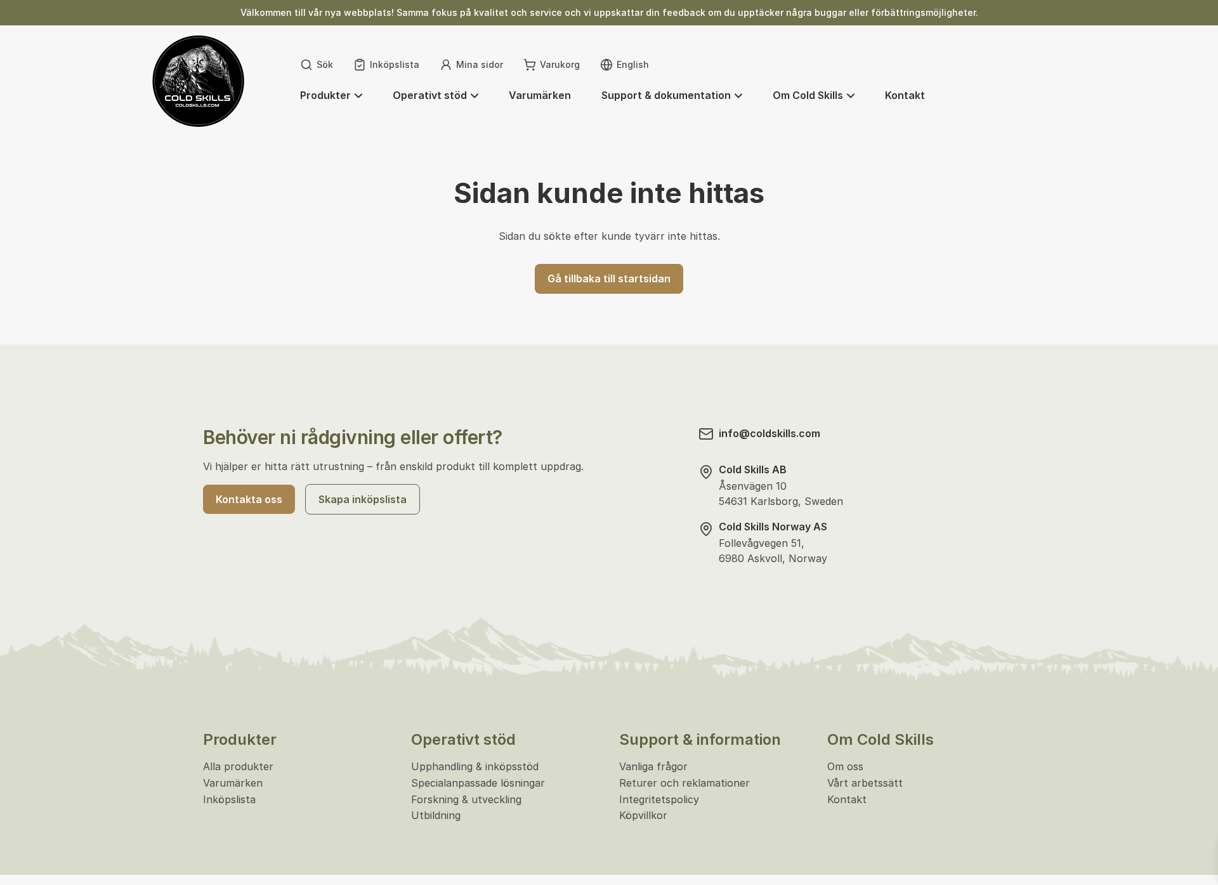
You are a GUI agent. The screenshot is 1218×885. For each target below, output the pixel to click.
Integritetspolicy (659, 799)
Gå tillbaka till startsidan (609, 278)
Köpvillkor (643, 815)
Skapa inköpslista (362, 499)
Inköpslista (229, 799)
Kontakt (847, 799)
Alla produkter (238, 766)
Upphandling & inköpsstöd (475, 766)
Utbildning (436, 815)
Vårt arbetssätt (865, 783)
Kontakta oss (249, 499)
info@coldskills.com (769, 433)
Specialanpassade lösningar (478, 783)
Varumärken (233, 783)
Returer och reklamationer (684, 783)
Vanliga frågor (653, 766)
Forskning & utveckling (466, 799)
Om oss (845, 766)
